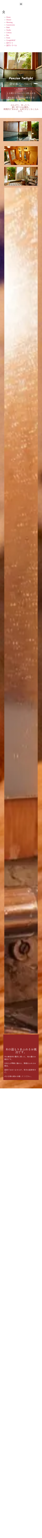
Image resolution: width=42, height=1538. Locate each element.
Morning (9, 22)
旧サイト (9, 43)
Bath (8, 27)
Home (8, 17)
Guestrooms (10, 25)
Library (9, 33)
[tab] (21, 10)
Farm (8, 38)
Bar (7, 35)
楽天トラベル (11, 45)
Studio (8, 30)
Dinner (8, 20)
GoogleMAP (10, 40)
